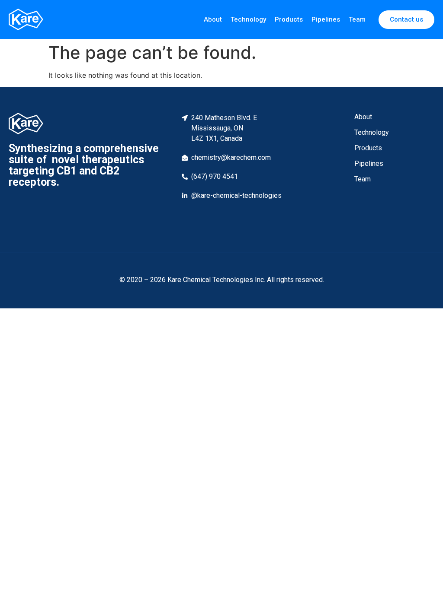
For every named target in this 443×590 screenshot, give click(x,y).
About (213, 19)
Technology (248, 19)
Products (289, 19)
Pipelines (325, 19)
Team (357, 19)
